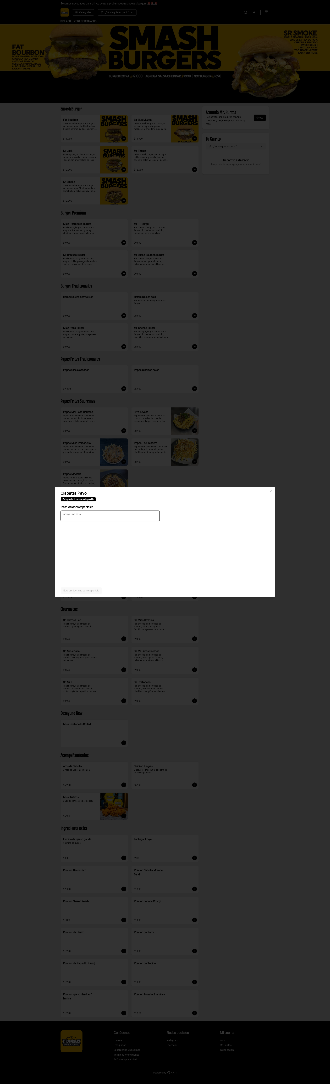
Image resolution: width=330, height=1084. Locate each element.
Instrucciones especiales (77, 507)
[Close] (270, 491)
